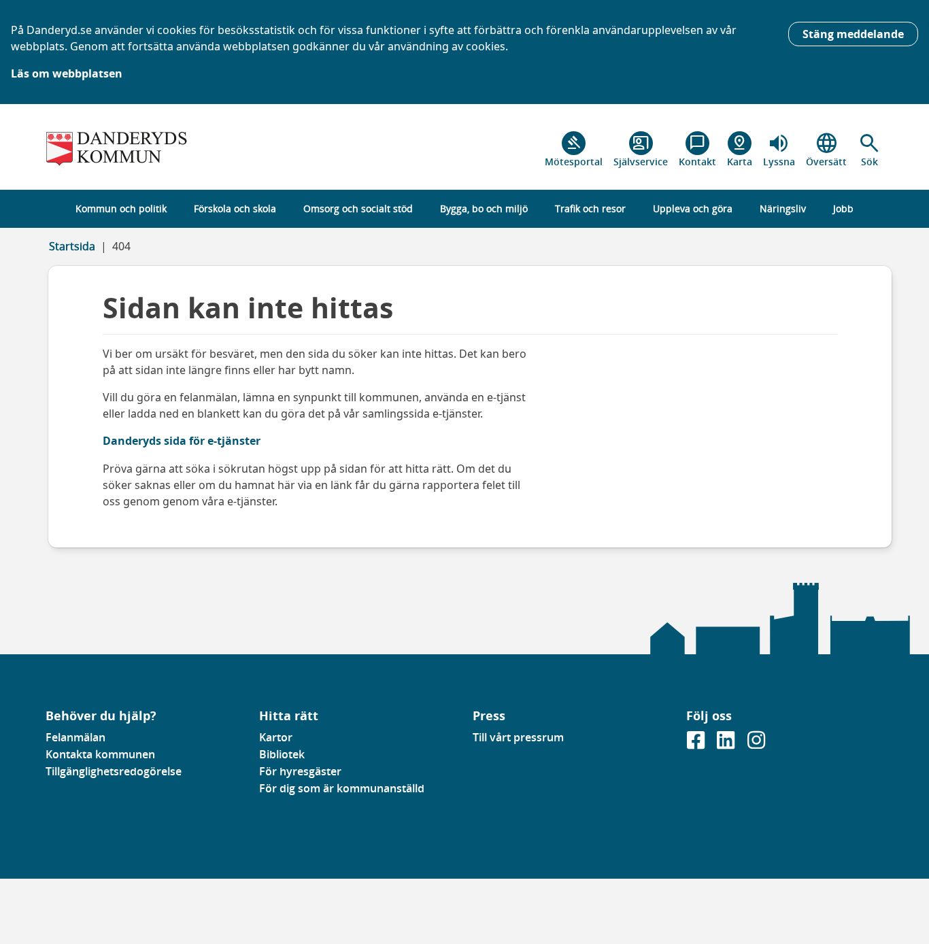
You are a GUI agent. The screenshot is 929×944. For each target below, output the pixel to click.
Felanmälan (75, 737)
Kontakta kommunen (100, 754)
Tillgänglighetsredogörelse (114, 771)
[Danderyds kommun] (144, 149)
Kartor (275, 737)
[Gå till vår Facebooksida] (697, 744)
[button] (869, 149)
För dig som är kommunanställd (341, 788)
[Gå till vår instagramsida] (756, 744)
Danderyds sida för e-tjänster (181, 440)
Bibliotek (282, 754)
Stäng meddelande (853, 34)
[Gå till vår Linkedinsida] (727, 744)
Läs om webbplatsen (66, 73)
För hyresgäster (300, 771)
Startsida (72, 246)
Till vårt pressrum (518, 737)
